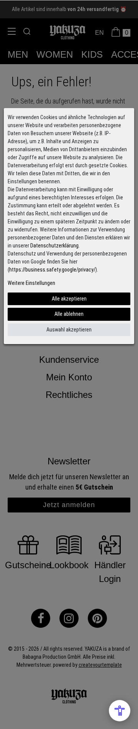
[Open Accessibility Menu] (119, 710)
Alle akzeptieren (69, 299)
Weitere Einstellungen (31, 283)
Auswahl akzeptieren (69, 330)
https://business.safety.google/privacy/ (52, 270)
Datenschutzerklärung (54, 245)
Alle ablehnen (69, 314)
